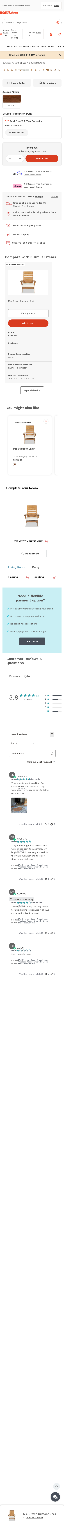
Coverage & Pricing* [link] (14, 125)
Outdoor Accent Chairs (14, 63)
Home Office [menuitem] (55, 46)
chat (42, 243)
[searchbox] (29, 734)
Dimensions (49, 83)
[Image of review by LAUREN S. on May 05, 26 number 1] (19, 805)
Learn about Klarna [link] (33, 187)
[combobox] (22, 743)
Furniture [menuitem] (12, 46)
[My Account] (51, 34)
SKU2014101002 (37, 63)
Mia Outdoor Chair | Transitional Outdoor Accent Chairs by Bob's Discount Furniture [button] (33, 867)
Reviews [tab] (14, 676)
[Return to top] (56, 1486)
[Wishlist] (59, 34)
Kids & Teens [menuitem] (39, 46)
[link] (33, 1517)
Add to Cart (42, 158)
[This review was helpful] (46, 823)
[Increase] (20, 158)
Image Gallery (19, 83)
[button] (42, 55)
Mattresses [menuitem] (24, 46)
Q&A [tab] (27, 676)
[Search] (57, 22)
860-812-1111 (29, 243)
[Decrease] (9, 158)
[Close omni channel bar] (60, 55)
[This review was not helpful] (51, 823)
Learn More (32, 641)
